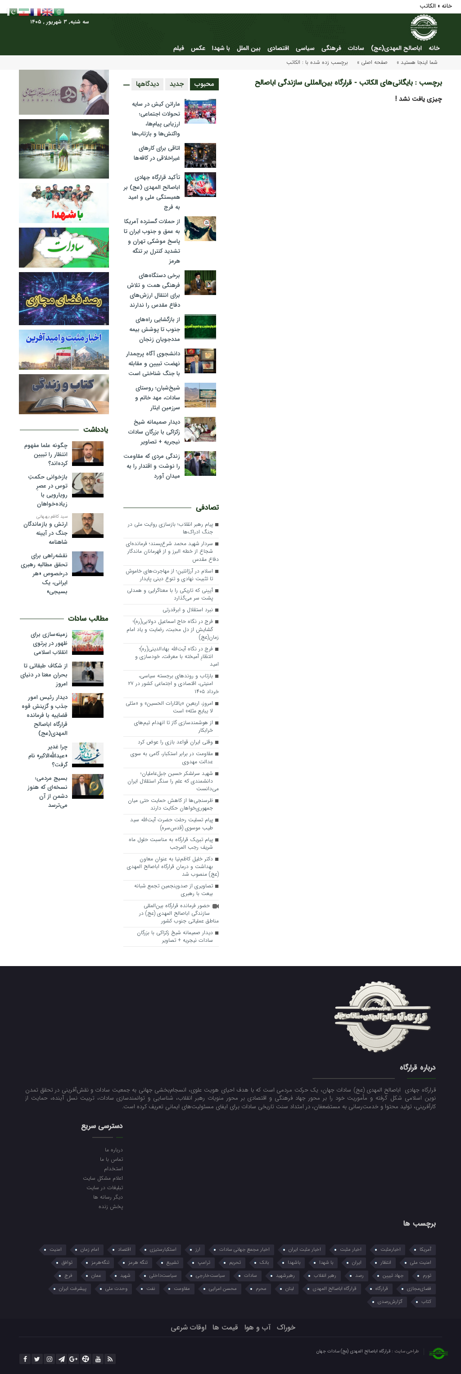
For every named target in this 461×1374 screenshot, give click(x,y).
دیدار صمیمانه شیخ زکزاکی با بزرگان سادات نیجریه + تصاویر (154, 432)
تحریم (235, 1263)
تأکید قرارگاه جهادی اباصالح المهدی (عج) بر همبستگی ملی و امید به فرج (152, 192)
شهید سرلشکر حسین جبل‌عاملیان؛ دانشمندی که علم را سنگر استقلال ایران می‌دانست (173, 781)
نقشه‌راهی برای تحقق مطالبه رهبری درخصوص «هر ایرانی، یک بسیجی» (44, 573)
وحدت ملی (116, 1289)
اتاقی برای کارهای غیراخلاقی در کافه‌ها (157, 153)
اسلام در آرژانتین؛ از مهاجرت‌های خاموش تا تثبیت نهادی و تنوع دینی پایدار (169, 575)
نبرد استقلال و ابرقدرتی (188, 610)
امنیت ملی (420, 1263)
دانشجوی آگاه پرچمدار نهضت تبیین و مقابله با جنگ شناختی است (153, 363)
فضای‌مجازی (419, 1289)
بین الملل (249, 48)
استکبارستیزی (163, 1249)
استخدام (113, 1168)
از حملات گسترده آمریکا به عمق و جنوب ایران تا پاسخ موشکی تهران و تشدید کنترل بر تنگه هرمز (152, 241)
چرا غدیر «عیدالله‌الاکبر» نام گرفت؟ (48, 756)
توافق (67, 1263)
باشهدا (294, 1263)
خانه (434, 48)
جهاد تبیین (393, 1276)
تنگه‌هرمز (100, 1263)
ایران (357, 1263)
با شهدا (221, 48)
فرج (68, 1276)
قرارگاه (381, 1289)
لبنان (289, 1289)
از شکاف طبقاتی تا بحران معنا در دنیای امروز (44, 675)
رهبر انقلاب (325, 1276)
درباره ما (114, 1150)
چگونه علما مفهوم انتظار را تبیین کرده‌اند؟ (46, 454)
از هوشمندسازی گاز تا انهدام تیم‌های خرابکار (173, 726)
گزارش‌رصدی (390, 1302)
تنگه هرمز (138, 1263)
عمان (96, 1276)
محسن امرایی (223, 1289)
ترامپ (204, 1263)
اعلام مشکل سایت (103, 1178)
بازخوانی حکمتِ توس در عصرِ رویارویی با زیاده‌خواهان (48, 491)
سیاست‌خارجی (210, 1276)
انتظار (385, 1263)
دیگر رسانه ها (108, 1197)
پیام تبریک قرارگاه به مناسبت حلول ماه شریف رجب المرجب (171, 843)
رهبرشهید (285, 1276)
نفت (150, 1289)
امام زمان (90, 1249)
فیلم (178, 48)
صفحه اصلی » (372, 62)
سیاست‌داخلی (163, 1276)
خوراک (286, 1327)
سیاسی (305, 48)
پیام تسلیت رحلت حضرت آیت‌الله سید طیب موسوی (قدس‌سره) (171, 824)
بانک (264, 1263)
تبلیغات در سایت (104, 1187)
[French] (36, 12)
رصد (359, 1276)
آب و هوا (257, 1327)
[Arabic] (59, 12)
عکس (198, 48)
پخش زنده (111, 1206)
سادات (356, 48)
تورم (427, 1276)
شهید (125, 1276)
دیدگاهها (147, 84)
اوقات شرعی (188, 1327)
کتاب (426, 1302)
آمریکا (425, 1249)
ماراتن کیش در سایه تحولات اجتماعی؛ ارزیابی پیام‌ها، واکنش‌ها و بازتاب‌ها (156, 119)
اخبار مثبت (351, 1249)
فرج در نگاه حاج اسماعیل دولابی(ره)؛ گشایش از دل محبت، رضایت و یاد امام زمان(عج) (173, 629)
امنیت (56, 1249)
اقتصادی (278, 48)
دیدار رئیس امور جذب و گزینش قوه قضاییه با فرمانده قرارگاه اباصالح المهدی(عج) (45, 715)
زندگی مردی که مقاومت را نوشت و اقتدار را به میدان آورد (151, 466)
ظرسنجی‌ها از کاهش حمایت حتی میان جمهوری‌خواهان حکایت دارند (170, 804)
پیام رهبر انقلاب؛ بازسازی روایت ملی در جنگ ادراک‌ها (170, 528)
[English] (48, 12)
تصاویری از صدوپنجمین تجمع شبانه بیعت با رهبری (173, 890)
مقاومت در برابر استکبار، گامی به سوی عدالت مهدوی (172, 757)
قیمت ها (225, 1327)
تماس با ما (111, 1159)
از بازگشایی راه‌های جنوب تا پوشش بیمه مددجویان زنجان (154, 329)
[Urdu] (12, 12)
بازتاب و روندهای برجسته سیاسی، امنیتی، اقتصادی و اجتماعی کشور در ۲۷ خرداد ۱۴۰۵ (173, 683)
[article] (230, 1098)
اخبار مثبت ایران (305, 1249)
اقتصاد (124, 1249)
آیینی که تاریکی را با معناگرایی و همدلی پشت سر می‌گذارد (170, 594)
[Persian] (24, 12)
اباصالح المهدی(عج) (396, 48)
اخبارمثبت (390, 1249)
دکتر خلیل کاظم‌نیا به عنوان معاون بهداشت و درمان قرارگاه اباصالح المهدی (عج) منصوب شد (173, 866)
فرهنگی (331, 48)
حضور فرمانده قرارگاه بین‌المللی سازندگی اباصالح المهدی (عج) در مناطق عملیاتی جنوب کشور (179, 913)
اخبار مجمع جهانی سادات (244, 1249)
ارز (197, 1249)
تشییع (173, 1263)
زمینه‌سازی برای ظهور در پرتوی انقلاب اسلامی (49, 643)
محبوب (204, 84)
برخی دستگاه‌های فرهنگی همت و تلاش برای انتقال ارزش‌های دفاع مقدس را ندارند (153, 290)
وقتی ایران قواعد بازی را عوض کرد (175, 742)
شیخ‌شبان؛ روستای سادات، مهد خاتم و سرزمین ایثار (157, 397)
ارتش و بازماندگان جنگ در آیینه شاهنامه (45, 533)
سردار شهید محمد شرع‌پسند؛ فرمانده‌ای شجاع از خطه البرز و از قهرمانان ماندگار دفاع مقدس (172, 551)
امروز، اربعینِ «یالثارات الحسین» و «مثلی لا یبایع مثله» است (169, 707)
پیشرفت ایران (72, 1289)
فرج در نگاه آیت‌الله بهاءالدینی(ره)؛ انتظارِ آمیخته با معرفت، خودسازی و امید (177, 656)
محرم (261, 1289)
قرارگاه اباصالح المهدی (335, 1289)
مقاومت (182, 1289)
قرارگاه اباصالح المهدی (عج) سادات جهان (354, 1351)
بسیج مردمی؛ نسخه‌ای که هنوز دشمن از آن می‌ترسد (47, 792)
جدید (177, 84)
